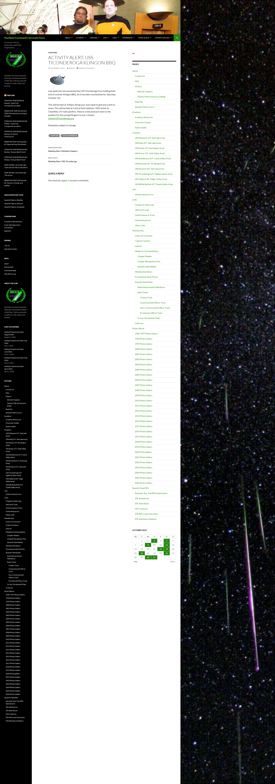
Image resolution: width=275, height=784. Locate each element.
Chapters (93, 38)
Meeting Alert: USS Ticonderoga (62, 160)
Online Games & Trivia (145, 215)
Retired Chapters (145, 91)
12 (167, 545)
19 (167, 549)
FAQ (137, 81)
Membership (127, 38)
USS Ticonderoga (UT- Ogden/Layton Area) (153, 174)
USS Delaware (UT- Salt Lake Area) (150, 138)
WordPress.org (10, 274)
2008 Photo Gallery (143, 390)
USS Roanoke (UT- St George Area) (150, 163)
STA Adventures (142, 498)
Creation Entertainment (13, 221)
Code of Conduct (142, 241)
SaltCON (7, 231)
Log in (6, 264)
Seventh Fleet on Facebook (14, 207)
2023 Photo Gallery (143, 467)
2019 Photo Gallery (143, 447)
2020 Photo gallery (143, 452)
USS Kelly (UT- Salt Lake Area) (148, 143)
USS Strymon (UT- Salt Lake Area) (149, 169)
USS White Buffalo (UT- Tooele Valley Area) (154, 184)
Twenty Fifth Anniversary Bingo (152, 96)
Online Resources (143, 220)
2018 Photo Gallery (143, 441)
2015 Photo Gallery (143, 426)
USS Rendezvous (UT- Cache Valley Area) (153, 158)
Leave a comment (87, 68)
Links (114, 38)
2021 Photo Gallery (143, 457)
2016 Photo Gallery (143, 431)
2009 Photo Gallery (143, 395)
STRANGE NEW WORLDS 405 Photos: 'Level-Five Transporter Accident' (15, 123)
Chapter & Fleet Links (144, 205)
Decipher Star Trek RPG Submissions (151, 493)
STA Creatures (141, 508)
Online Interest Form (144, 194)
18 (160, 549)
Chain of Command (143, 235)
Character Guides (143, 122)
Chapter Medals (145, 256)
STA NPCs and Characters (146, 514)
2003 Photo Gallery (143, 364)
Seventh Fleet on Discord (13, 203)
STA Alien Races (142, 503)
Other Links (140, 225)
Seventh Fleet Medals (147, 266)
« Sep (135, 561)
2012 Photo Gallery (143, 411)
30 (148, 557)
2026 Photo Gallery (143, 483)
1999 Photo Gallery (143, 344)
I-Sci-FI (7, 245)
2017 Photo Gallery (143, 436)
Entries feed (8, 267)
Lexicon (138, 246)
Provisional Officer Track (151, 313)
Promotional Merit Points (146, 277)
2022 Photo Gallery (143, 462)
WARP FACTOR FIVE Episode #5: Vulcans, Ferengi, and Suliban (15, 183)
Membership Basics (143, 272)
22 (142, 553)
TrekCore (11, 95)
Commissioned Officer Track (152, 302)
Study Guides (141, 127)
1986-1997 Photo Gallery (146, 333)
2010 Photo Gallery (143, 400)
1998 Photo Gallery (143, 338)
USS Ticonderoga (70, 135)
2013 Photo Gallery (143, 416)
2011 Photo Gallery (143, 405)
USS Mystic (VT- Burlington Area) (149, 148)
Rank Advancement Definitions (151, 287)
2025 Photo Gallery (143, 478)
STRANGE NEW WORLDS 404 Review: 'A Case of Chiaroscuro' (15, 134)
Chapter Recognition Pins (149, 261)
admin (72, 68)
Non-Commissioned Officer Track (155, 308)
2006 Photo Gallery (143, 380)
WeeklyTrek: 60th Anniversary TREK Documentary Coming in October (15, 113)
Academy (80, 38)
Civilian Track (146, 297)
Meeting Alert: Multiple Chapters (62, 149)
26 (167, 553)
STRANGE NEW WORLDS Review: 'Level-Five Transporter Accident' (14, 103)
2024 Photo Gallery (143, 472)
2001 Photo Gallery (143, 354)
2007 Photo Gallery (143, 385)
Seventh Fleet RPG (162, 38)
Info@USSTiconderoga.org (61, 118)
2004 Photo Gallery (143, 369)
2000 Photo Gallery (143, 349)
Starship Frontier (10, 249)
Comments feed (10, 270)
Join (105, 38)
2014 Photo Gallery (143, 421)
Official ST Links (142, 210)
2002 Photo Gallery (143, 359)
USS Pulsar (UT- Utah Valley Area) (150, 153)
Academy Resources (144, 117)
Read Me (139, 102)
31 (154, 557)
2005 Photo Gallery (143, 375)
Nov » (172, 561)
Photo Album (143, 38)
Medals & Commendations (146, 251)
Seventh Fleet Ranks (144, 282)
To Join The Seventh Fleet (149, 318)
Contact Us (140, 76)
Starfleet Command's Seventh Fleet (24, 37)
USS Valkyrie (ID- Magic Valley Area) (151, 179)
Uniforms (139, 323)
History (138, 86)
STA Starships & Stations (145, 519)
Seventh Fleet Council (144, 107)
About (67, 38)
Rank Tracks (143, 292)
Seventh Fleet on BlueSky (13, 200)
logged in (65, 180)
